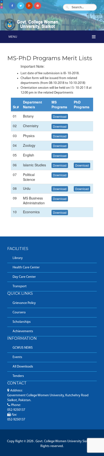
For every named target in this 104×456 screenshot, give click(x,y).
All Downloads (23, 366)
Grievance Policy (24, 303)
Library (18, 258)
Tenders (18, 376)
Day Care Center (24, 277)
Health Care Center (26, 267)
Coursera (19, 312)
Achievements (23, 331)
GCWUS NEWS (23, 348)
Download (60, 116)
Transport (20, 286)
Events (17, 357)
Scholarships (22, 322)
